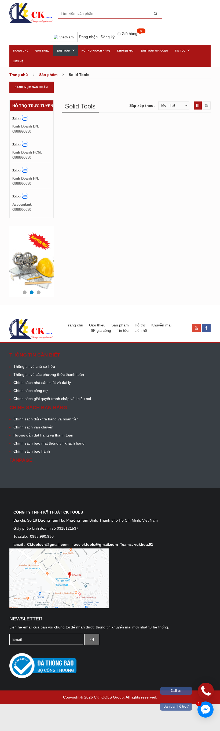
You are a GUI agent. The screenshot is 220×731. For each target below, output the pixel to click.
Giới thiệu (42, 50)
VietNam (66, 37)
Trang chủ (20, 50)
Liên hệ (18, 61)
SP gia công (101, 330)
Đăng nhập (88, 37)
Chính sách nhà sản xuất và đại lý (42, 382)
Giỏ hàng (130, 34)
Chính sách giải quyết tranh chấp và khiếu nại (52, 399)
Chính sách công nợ (30, 390)
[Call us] (206, 691)
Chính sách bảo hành (31, 451)
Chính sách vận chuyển (33, 427)
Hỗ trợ (140, 325)
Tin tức (180, 50)
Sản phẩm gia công (154, 50)
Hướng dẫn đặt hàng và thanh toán (43, 435)
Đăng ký (108, 37)
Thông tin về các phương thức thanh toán (48, 374)
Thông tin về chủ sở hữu (34, 366)
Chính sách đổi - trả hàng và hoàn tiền (46, 419)
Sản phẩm (63, 50)
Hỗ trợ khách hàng (96, 50)
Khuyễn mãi (161, 325)
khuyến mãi (125, 50)
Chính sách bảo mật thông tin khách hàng (49, 443)
